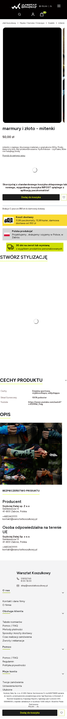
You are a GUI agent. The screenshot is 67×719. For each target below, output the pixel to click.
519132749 (26, 578)
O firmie (6, 604)
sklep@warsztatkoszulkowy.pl (34, 585)
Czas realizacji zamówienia (17, 636)
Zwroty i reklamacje (13, 640)
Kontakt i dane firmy (13, 601)
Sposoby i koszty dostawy (17, 633)
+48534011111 (9, 516)
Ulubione (7, 689)
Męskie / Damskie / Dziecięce (32, 23)
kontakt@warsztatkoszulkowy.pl (19, 519)
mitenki (61, 23)
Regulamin (8, 661)
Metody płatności (12, 629)
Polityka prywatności (14, 665)
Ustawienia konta (12, 685)
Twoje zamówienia (12, 682)
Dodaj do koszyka (31, 197)
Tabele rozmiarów (12, 621)
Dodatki (51, 23)
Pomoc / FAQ (10, 625)
